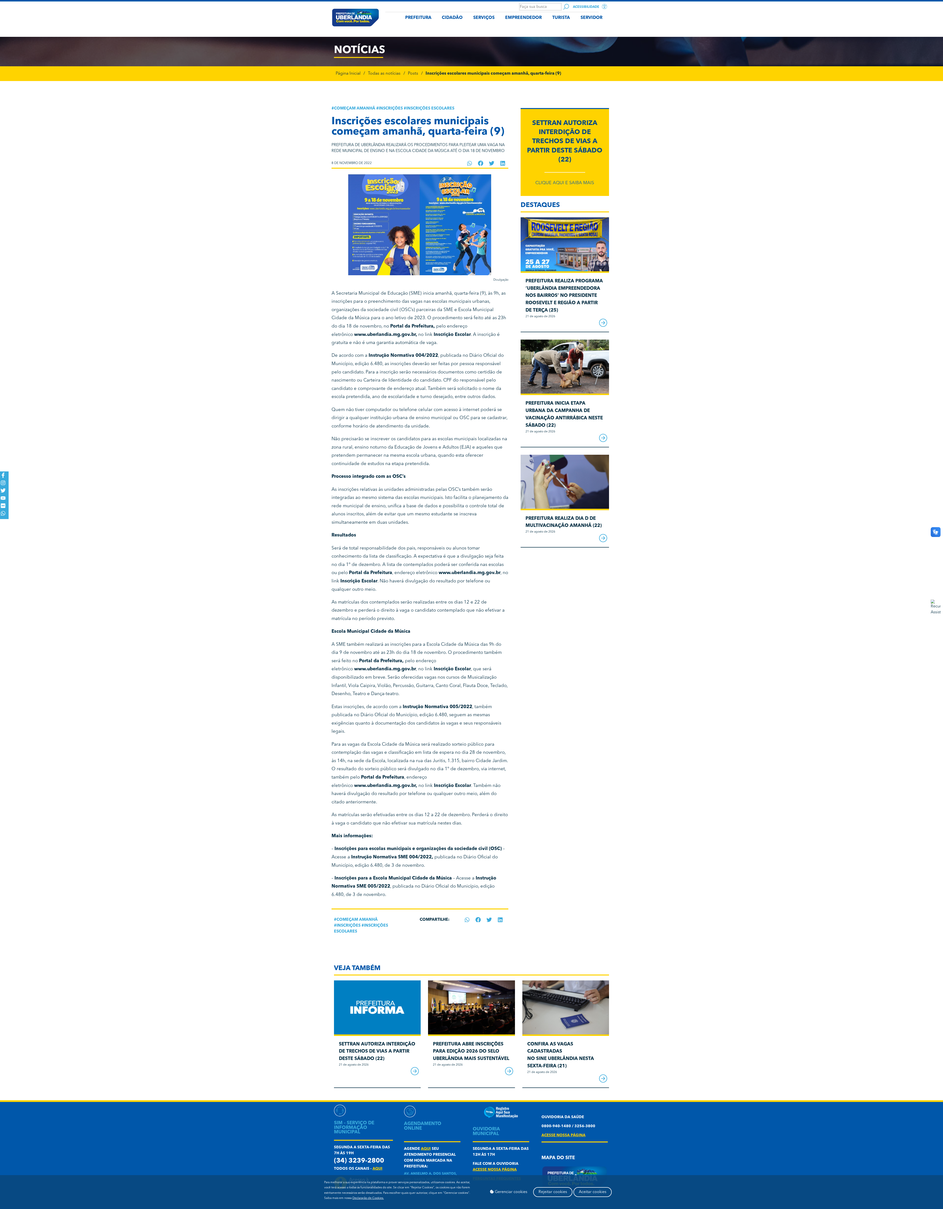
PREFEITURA (418, 18)
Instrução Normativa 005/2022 (437, 707)
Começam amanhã (354, 108)
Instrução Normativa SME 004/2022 (391, 857)
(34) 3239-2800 (359, 1161)
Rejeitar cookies (553, 1192)
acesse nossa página (495, 1170)
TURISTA (561, 18)
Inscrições (391, 108)
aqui (377, 1169)
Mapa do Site (558, 1158)
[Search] (566, 7)
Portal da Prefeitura (411, 326)
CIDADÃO (452, 18)
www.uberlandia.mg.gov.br (385, 334)
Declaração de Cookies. (368, 1198)
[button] (469, 163)
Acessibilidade (586, 7)
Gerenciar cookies (510, 1192)
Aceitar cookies (592, 1192)
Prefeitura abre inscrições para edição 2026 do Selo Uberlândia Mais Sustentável (471, 1051)
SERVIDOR (591, 18)
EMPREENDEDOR (523, 18)
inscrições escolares (430, 108)
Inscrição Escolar (452, 669)
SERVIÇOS (484, 18)
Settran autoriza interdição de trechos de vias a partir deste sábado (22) (564, 141)
